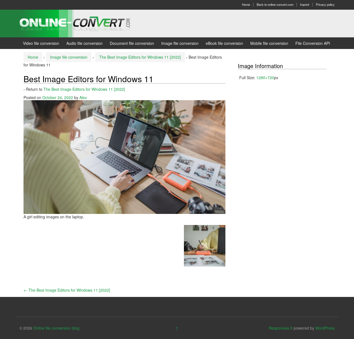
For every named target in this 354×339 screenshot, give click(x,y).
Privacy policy (325, 4)
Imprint (304, 4)
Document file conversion (132, 43)
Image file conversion (180, 43)
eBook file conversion (224, 43)
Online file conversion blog (56, 328)
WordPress (325, 328)
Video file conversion (41, 43)
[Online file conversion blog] (83, 23)
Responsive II (281, 328)
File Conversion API (312, 43)
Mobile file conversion (269, 43)
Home (246, 4)
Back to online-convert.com (275, 4)
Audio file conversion (84, 43)
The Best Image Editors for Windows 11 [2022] (140, 57)
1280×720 (265, 77)
